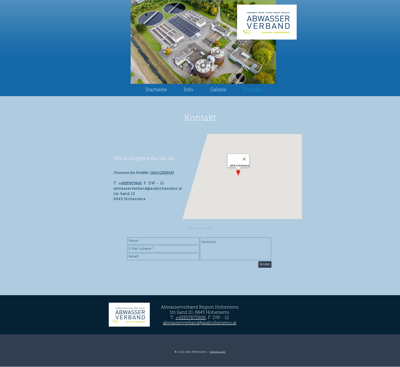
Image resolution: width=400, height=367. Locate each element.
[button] (188, 90)
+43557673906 (130, 183)
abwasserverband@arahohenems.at (199, 323)
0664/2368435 (162, 173)
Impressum (217, 352)
